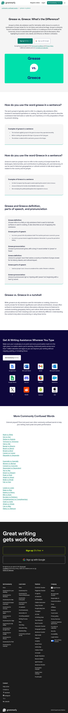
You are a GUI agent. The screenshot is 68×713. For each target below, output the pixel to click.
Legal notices (54, 637)
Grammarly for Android (7, 645)
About (52, 591)
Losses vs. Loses (8, 488)
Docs (4, 587)
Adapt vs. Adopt (8, 477)
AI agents (37, 593)
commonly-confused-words (10, 8)
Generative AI (23, 613)
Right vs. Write (8, 435)
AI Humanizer (39, 599)
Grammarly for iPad (8, 642)
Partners (53, 610)
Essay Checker (39, 605)
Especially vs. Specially (10, 461)
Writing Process (23, 619)
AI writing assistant (24, 616)
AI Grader (38, 653)
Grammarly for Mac (8, 599)
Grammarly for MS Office (8, 624)
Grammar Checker (40, 587)
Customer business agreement (56, 622)
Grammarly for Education (23, 603)
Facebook (7, 692)
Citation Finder (39, 650)
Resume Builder (39, 659)
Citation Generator (40, 602)
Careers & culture (56, 601)
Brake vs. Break (8, 480)
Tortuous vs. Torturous (10, 442)
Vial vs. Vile (6, 444)
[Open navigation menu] (65, 3)
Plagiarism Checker (40, 590)
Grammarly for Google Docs (7, 629)
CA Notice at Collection (41, 48)
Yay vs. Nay (6, 470)
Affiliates (53, 607)
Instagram (7, 695)
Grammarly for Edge (8, 620)
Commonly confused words (24, 634)
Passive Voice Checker (38, 673)
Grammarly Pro (23, 590)
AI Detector (38, 596)
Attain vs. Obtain (8, 504)
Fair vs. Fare (7, 482)
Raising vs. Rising (9, 492)
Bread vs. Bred (8, 451)
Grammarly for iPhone (7, 638)
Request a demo (35, 3)
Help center (6, 686)
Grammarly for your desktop (8, 591)
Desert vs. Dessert (9, 473)
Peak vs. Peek (7, 475)
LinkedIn (7, 701)
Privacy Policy (49, 46)
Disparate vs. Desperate (11, 455)
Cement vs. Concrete (10, 466)
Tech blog (21, 625)
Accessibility (54, 634)
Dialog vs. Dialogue (9, 509)
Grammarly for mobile (7, 633)
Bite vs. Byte (7, 495)
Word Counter (39, 623)
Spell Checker (38, 662)
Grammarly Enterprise (22, 598)
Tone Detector (39, 620)
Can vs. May (7, 506)
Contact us (6, 689)
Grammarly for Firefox (7, 617)
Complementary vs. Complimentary (15, 499)
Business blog (22, 631)
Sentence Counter (40, 632)
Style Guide (38, 635)
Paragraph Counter (40, 629)
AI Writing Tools (39, 617)
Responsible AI (55, 598)
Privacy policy (54, 616)
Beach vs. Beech (8, 449)
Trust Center (54, 613)
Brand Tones (38, 644)
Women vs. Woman (9, 464)
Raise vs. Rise (7, 490)
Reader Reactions (40, 656)
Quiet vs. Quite (8, 502)
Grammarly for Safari (7, 612)
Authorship (38, 647)
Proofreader (38, 677)
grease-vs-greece (25, 8)
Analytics (37, 641)
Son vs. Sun (7, 437)
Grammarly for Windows (7, 596)
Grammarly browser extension (8, 603)
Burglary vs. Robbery (10, 497)
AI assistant (22, 607)
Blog (20, 622)
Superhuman (56, 587)
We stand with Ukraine (55, 594)
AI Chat (37, 614)
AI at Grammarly (23, 610)
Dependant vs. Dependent (12, 468)
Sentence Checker (40, 665)
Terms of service (55, 619)
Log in (43, 3)
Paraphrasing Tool (40, 608)
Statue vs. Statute (9, 439)
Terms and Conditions (37, 46)
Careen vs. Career (9, 453)
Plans (20, 587)
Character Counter (40, 626)
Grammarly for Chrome (7, 607)
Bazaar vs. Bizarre (9, 446)
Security (53, 631)
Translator (38, 611)
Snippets (37, 638)
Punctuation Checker (38, 668)
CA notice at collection (54, 627)
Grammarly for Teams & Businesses (24, 594)
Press (52, 604)
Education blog (23, 628)
